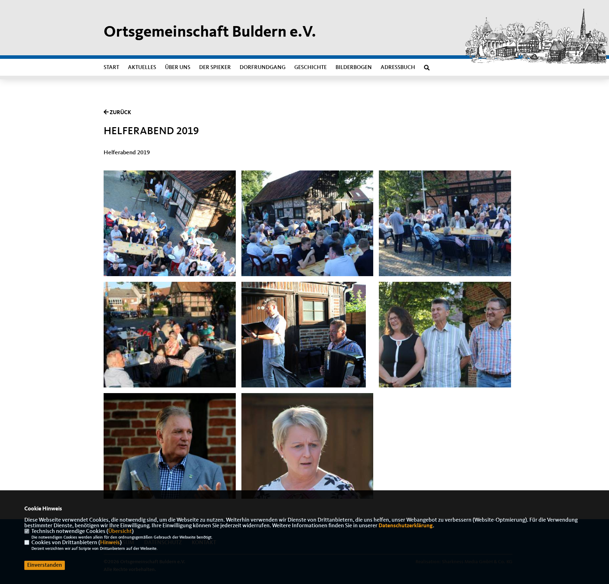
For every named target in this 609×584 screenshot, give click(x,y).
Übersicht (120, 531)
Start (111, 67)
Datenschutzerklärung (406, 526)
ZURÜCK (120, 113)
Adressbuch (398, 67)
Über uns (177, 67)
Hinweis (110, 543)
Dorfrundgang (262, 67)
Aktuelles (142, 67)
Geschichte (310, 67)
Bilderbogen (354, 67)
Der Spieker (215, 67)
